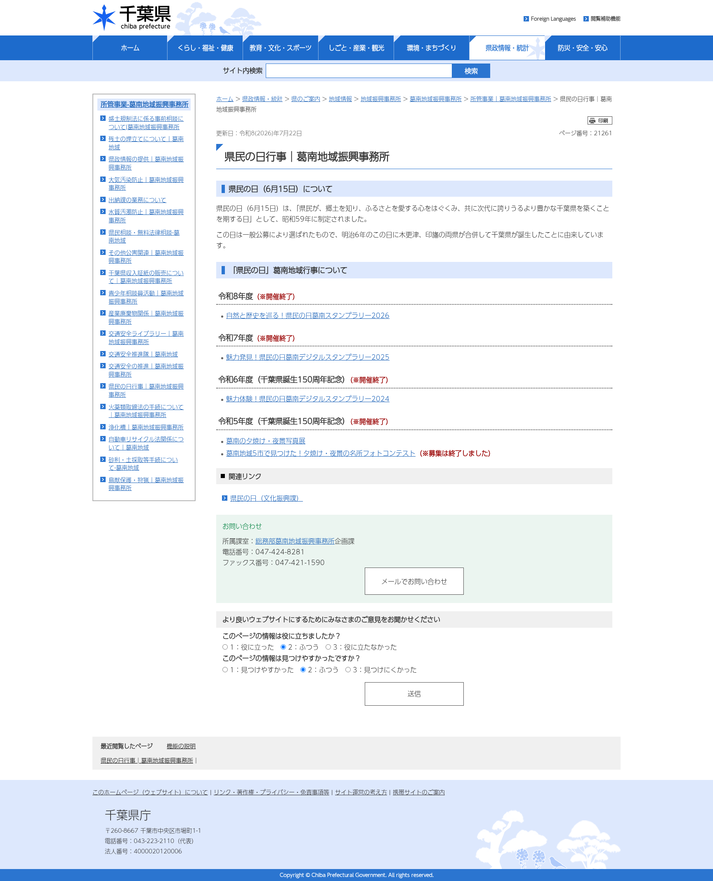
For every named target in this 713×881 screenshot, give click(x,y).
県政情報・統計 (507, 48)
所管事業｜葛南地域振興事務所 (510, 98)
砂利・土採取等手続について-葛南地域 (143, 463)
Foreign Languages (553, 18)
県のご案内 (305, 98)
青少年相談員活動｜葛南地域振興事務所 (146, 297)
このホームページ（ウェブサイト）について (150, 791)
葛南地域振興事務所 (436, 98)
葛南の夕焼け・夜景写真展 (265, 441)
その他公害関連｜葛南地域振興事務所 (146, 256)
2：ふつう (303, 647)
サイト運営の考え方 (361, 791)
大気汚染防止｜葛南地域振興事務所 (146, 183)
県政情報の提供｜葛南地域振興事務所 (146, 163)
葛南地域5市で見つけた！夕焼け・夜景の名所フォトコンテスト (321, 453)
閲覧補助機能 (606, 18)
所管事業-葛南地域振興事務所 (145, 104)
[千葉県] (131, 17)
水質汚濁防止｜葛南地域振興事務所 (146, 215)
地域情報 (340, 98)
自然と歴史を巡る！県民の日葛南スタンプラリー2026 (308, 315)
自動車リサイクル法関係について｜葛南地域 (146, 443)
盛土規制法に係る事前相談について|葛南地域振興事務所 (146, 122)
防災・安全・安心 (582, 48)
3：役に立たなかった (365, 647)
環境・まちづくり (431, 48)
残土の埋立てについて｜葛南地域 (146, 142)
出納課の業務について (137, 199)
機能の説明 (181, 745)
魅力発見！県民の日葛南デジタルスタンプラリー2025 (308, 357)
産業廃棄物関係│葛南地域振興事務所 (146, 317)
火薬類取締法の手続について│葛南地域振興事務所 (146, 410)
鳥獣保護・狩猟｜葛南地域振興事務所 (146, 483)
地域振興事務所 (381, 98)
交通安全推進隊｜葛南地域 (143, 353)
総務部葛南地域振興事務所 (295, 541)
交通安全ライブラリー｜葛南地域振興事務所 (146, 337)
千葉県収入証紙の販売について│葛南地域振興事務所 (146, 276)
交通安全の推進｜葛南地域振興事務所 (146, 370)
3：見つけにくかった (385, 669)
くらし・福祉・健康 (205, 48)
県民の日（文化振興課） (266, 498)
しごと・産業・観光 (356, 48)
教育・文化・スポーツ (281, 48)
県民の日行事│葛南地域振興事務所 (146, 390)
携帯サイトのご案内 (419, 791)
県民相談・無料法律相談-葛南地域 (144, 236)
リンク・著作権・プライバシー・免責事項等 (271, 791)
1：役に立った (252, 647)
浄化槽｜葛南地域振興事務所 (146, 426)
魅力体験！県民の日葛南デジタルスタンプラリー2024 (308, 398)
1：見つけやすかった (262, 669)
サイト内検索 (242, 70)
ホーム (130, 48)
